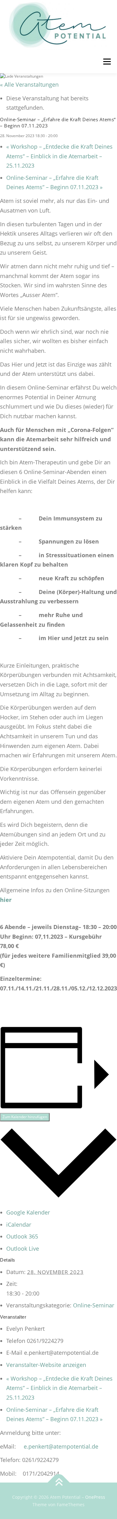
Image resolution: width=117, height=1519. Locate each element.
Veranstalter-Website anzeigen (46, 1364)
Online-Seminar (93, 1305)
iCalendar (18, 1224)
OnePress (95, 1497)
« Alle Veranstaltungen (29, 84)
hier (6, 899)
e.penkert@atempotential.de (61, 1446)
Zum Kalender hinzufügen (24, 1116)
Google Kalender (28, 1212)
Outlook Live (22, 1248)
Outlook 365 (22, 1236)
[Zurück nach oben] (58, 1482)
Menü (106, 61)
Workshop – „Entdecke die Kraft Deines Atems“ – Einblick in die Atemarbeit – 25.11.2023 (59, 156)
